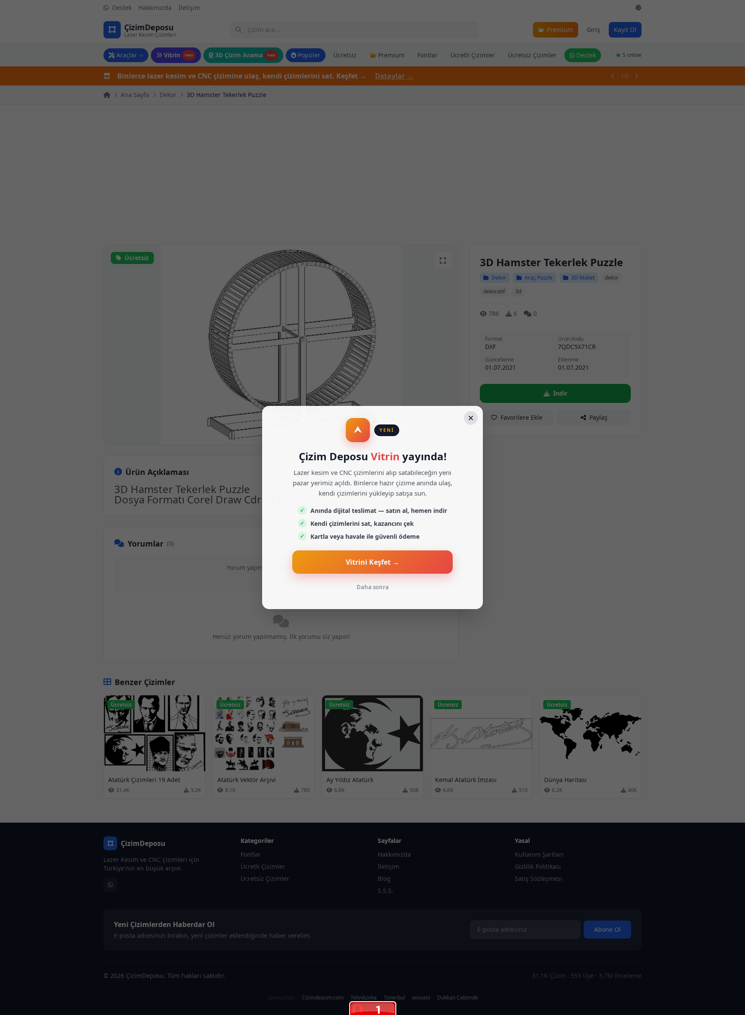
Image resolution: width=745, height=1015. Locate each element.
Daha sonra (373, 587)
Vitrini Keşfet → (372, 562)
